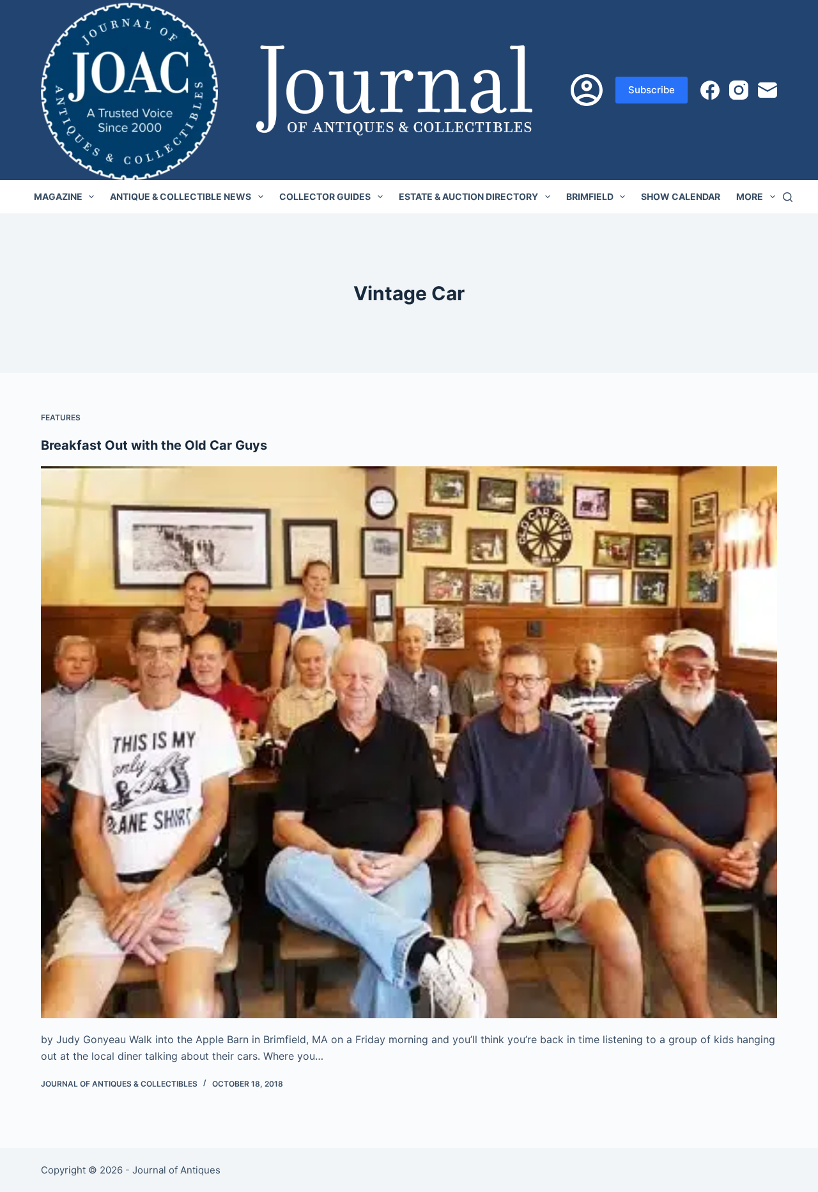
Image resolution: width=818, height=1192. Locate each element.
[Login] (587, 90)
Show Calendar (680, 196)
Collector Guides (325, 196)
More (749, 196)
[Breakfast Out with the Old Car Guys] (409, 742)
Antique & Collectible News (180, 196)
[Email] (767, 90)
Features (61, 417)
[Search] (787, 197)
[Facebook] (710, 90)
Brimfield (590, 196)
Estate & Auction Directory (468, 196)
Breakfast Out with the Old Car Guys (154, 445)
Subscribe (651, 90)
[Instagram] (738, 90)
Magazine (58, 196)
